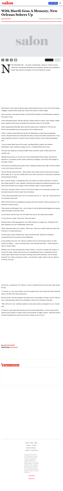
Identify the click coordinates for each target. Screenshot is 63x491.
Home (27, 443)
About (31, 443)
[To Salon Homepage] (7, 2)
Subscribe (53, 3)
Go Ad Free (34, 450)
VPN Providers (31, 475)
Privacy (34, 445)
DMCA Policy (31, 478)
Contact (28, 445)
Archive (27, 450)
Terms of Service (31, 448)
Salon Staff (7, 19)
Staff (35, 443)
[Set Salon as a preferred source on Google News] (49, 60)
